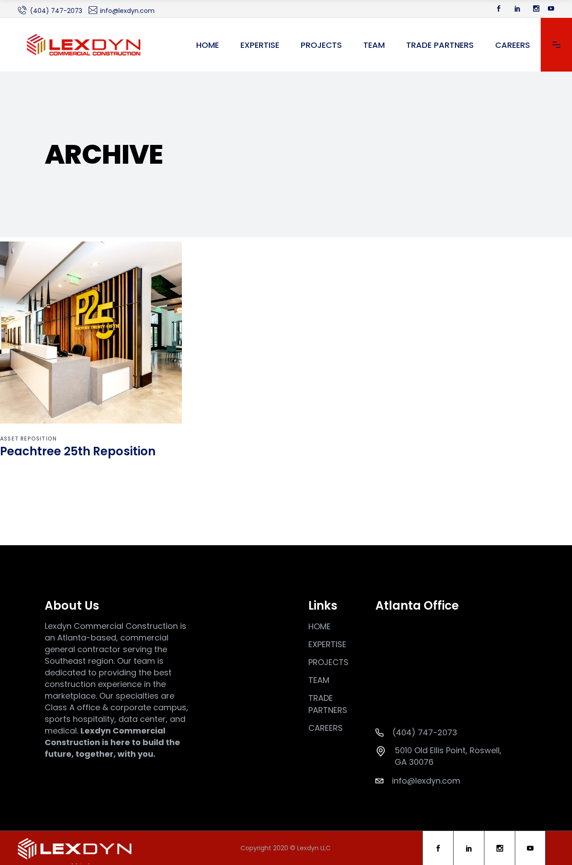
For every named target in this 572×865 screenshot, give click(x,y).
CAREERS (325, 728)
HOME (319, 626)
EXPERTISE (327, 644)
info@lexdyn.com (127, 10)
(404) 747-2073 (56, 10)
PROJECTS (328, 662)
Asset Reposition (28, 438)
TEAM (318, 680)
